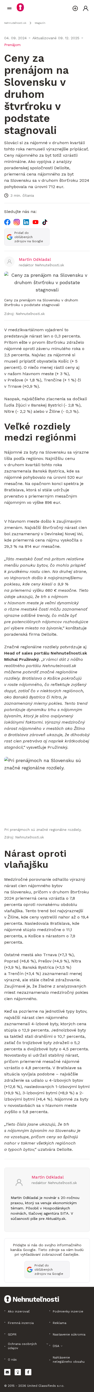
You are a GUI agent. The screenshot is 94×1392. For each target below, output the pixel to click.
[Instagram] (17, 222)
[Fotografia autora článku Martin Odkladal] (9, 261)
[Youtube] (35, 222)
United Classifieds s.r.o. (45, 1386)
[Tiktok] (45, 222)
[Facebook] (7, 222)
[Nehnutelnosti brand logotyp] (9, 8)
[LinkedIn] (26, 222)
